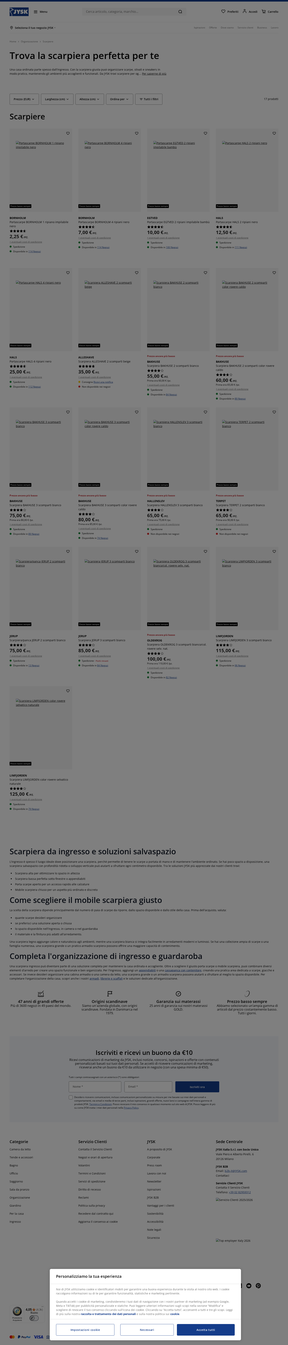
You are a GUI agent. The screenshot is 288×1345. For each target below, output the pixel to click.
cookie (174, 1314)
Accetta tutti (206, 1330)
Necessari (147, 1330)
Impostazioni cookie (85, 1330)
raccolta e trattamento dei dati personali (108, 1314)
